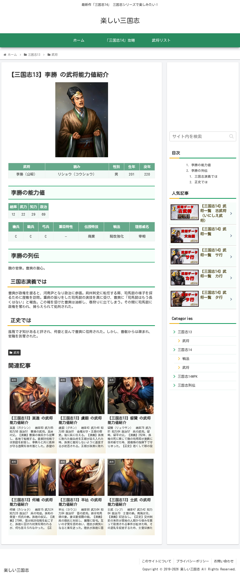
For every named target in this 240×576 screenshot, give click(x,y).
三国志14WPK (188, 376)
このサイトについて (156, 561)
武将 (15, 352)
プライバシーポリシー (192, 561)
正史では (201, 182)
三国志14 (185, 350)
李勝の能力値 (201, 165)
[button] (231, 136)
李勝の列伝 (199, 170)
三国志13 (185, 332)
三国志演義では (206, 176)
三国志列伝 (186, 385)
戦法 (185, 358)
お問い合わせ (224, 561)
